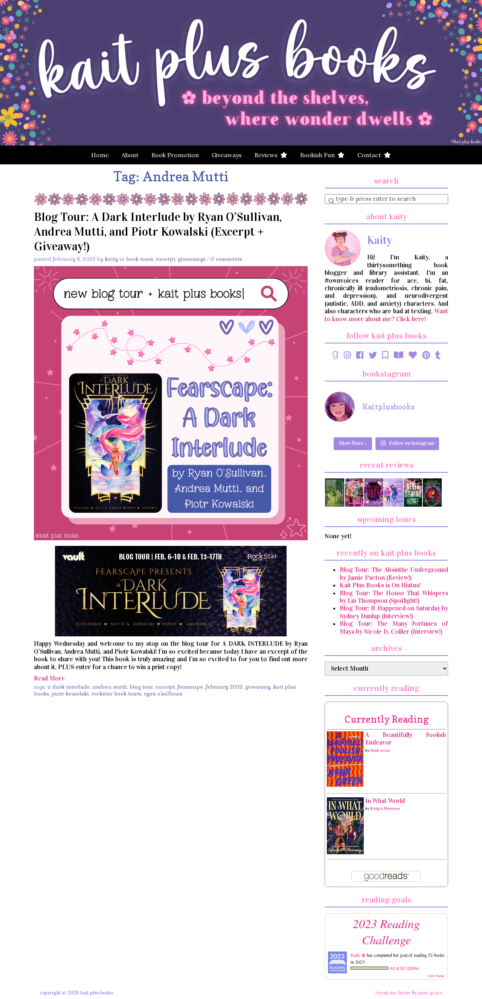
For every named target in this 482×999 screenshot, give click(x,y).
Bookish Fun (319, 155)
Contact (370, 155)
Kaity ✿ (358, 955)
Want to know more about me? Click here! (386, 315)
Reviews (268, 155)
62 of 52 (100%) (404, 968)
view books (436, 975)
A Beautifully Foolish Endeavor (405, 738)
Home (100, 155)
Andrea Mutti (110, 686)
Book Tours (139, 259)
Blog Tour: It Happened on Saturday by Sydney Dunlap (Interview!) (394, 612)
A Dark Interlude (68, 686)
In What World (385, 801)
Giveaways (227, 155)
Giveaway (257, 686)
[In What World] (345, 825)
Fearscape (190, 686)
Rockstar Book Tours (116, 693)
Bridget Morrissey (385, 808)
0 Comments (226, 259)
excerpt (165, 686)
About (130, 155)
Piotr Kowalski (70, 693)
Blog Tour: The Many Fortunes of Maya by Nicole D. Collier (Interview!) (394, 627)
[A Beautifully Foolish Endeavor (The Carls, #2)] (345, 759)
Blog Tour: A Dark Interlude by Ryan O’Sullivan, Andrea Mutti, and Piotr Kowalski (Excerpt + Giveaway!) (158, 232)
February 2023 (224, 686)
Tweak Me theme (393, 993)
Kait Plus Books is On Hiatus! (380, 585)
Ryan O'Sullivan (163, 693)
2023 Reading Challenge (386, 931)
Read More (49, 678)
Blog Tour (141, 686)
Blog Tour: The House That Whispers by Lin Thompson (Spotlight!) (394, 597)
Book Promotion (175, 155)
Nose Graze (430, 993)
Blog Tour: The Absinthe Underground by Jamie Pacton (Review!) (394, 573)
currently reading (387, 719)
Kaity (111, 259)
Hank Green (380, 750)
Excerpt (165, 259)
